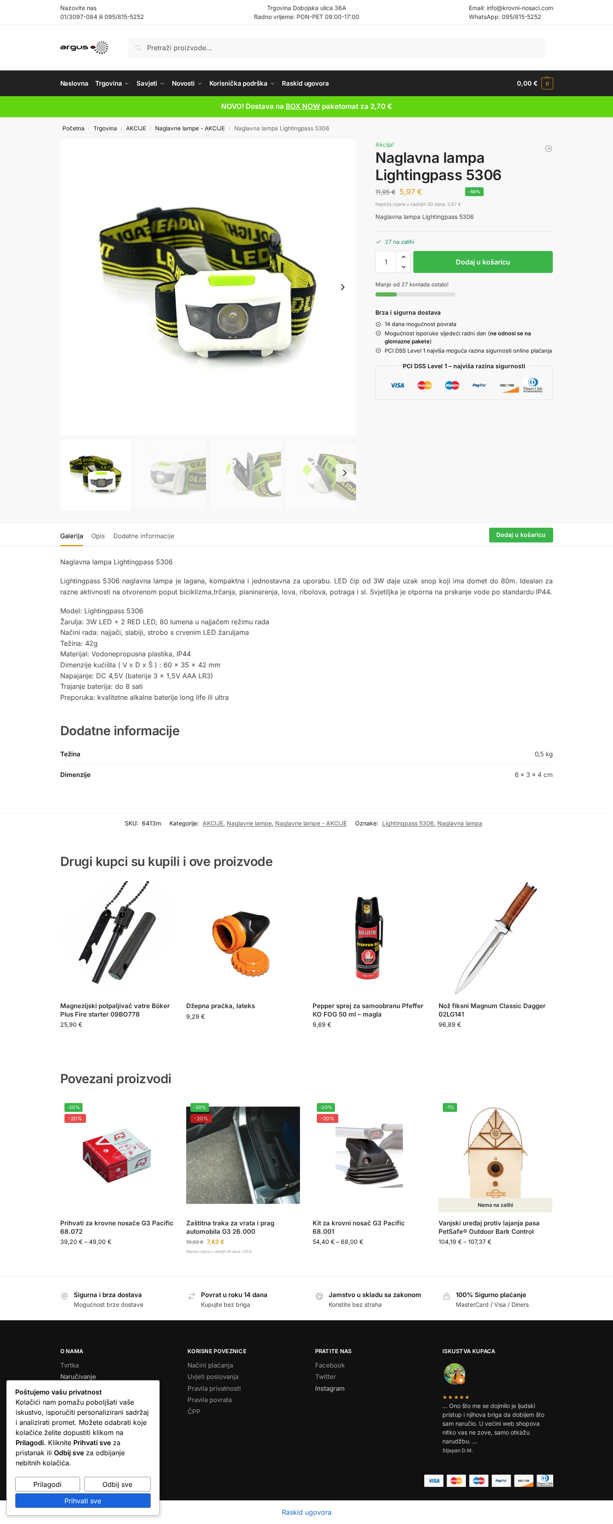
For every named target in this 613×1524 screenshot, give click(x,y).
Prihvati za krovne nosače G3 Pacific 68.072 (117, 1227)
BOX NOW (303, 106)
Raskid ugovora (307, 1512)
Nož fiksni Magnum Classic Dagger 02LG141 (492, 1010)
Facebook (330, 1365)
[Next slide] (342, 287)
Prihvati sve (82, 1501)
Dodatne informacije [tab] (143, 536)
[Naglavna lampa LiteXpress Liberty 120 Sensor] (548, 148)
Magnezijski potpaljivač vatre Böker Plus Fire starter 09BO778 (115, 1010)
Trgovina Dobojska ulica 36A (306, 7)
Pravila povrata (209, 1400)
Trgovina (105, 128)
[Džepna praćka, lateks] (243, 938)
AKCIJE (136, 128)
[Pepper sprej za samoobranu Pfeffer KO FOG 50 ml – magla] (369, 938)
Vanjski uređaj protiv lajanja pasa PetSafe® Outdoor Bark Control (489, 1227)
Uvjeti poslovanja (212, 1377)
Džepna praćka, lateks (220, 1006)
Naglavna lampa (459, 823)
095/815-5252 (124, 16)
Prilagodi (47, 1484)
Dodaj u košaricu (483, 262)
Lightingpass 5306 (408, 823)
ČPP (194, 1412)
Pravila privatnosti (214, 1388)
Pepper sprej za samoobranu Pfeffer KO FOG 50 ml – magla (368, 1010)
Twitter (325, 1377)
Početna (73, 128)
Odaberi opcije (117, 1259)
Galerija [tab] (71, 536)
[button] (535, 83)
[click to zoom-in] (208, 287)
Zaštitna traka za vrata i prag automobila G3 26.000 (230, 1227)
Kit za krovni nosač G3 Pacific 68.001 (359, 1227)
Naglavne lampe (249, 823)
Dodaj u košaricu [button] (117, 1042)
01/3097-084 (78, 16)
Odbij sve (117, 1484)
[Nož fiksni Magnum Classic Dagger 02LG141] (495, 938)
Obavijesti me (495, 1259)
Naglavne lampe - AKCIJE (190, 128)
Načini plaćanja (210, 1365)
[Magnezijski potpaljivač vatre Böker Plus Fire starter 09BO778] (117, 938)
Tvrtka (69, 1365)
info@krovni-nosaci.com (520, 7)
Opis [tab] (98, 536)
